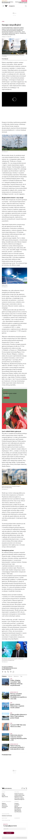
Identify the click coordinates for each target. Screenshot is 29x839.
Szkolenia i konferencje (7, 815)
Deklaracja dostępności (19, 799)
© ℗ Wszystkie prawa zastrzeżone (9, 668)
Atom (3, 21)
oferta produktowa (6, 820)
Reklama (4, 803)
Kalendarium (17, 818)
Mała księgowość (18, 807)
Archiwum (4, 807)
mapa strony (4, 818)
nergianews (12, 6)
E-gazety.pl (17, 804)
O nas (3, 793)
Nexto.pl (16, 806)
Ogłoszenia (4, 804)
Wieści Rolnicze (18, 810)
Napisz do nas (5, 796)
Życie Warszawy (18, 811)
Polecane (10, 676)
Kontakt (3, 795)
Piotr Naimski (5, 58)
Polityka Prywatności (19, 793)
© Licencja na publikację (7, 666)
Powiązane (4, 676)
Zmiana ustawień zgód (19, 795)
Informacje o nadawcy (19, 798)
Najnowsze (16, 676)
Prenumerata (5, 806)
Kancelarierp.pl (18, 809)
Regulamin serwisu (19, 796)
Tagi (21, 676)
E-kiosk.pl (16, 803)
